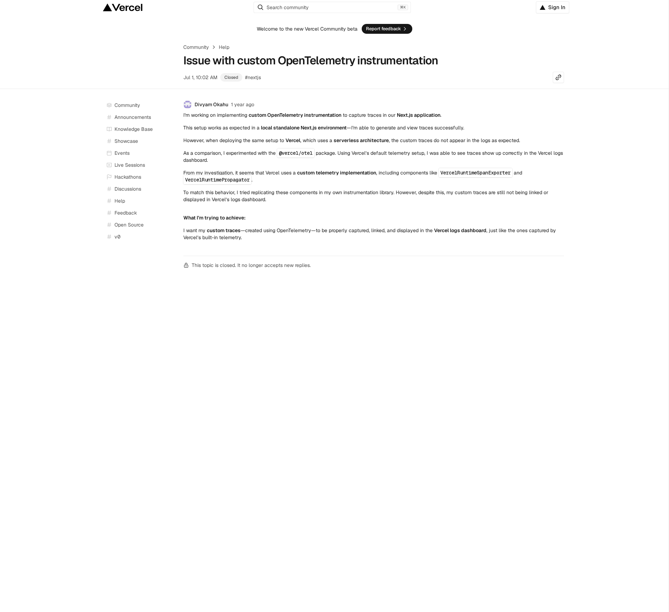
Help (224, 47)
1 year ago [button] (242, 104)
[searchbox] (332, 7)
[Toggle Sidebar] (171, 165)
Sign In (556, 7)
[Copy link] (558, 77)
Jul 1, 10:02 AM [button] (200, 77)
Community (196, 47)
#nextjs (253, 77)
